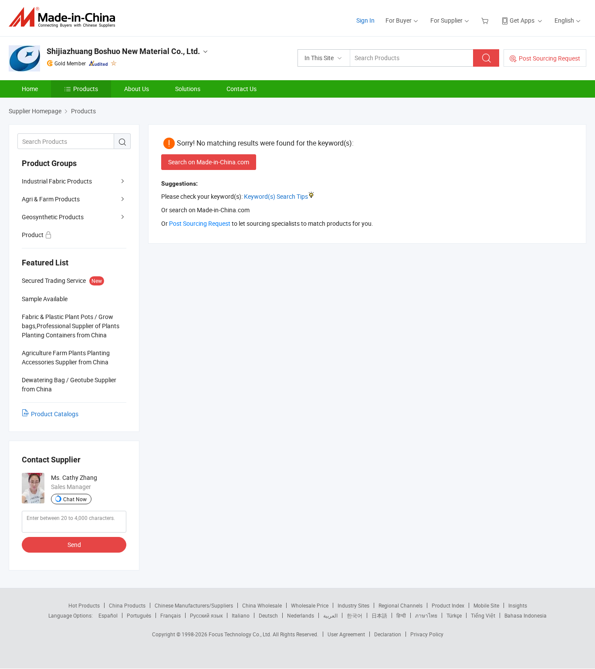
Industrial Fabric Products (57, 181)
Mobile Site (486, 605)
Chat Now (75, 499)
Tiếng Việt (483, 615)
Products (85, 89)
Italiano (241, 615)
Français (170, 615)
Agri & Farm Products (51, 199)
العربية (330, 615)
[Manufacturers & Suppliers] (65, 17)
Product (33, 235)
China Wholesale (262, 605)
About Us (136, 89)
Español (108, 615)
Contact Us (242, 89)
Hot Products (84, 605)
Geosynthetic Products (53, 217)
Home (30, 89)
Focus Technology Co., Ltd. (241, 634)
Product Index (448, 605)
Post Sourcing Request (549, 58)
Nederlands (300, 615)
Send (74, 544)
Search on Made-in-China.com (208, 162)
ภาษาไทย (426, 615)
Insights (517, 605)
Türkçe (454, 615)
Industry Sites (353, 605)
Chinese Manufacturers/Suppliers (194, 605)
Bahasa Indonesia (525, 615)
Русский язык (206, 615)
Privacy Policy (426, 634)
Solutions (187, 89)
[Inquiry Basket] (485, 20)
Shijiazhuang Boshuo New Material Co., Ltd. (123, 51)
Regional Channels (401, 605)
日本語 (379, 615)
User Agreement (346, 634)
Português (139, 615)
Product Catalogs (54, 414)
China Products (127, 605)
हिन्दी (401, 615)
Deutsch (268, 615)
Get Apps (522, 20)
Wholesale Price (309, 605)
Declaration (387, 634)
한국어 (354, 615)
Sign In (365, 20)
